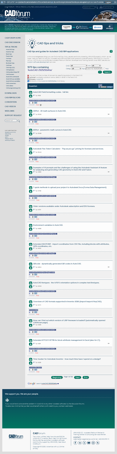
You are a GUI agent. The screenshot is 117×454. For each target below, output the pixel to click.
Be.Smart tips (10, 63)
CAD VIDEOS (10, 106)
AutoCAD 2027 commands (13, 30)
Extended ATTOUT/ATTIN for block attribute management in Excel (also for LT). (66, 340)
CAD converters (11, 83)
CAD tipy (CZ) (10, 67)
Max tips (8, 61)
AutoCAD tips (35, 25)
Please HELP (9, 138)
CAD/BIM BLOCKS (12, 97)
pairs (6, 137)
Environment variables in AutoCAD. (48, 225)
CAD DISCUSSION (12, 42)
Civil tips (8, 58)
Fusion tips (11, 26)
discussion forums (78, 404)
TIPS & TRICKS (11, 47)
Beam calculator (28, 26)
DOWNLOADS (11, 93)
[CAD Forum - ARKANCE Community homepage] (17, 18)
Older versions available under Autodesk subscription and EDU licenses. (64, 206)
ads (52, 2)
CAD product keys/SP (12, 72)
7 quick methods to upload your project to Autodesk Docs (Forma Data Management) (69, 187)
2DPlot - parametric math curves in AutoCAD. (52, 130)
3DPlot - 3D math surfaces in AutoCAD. (49, 111)
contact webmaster (66, 406)
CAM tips (9, 65)
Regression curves (28, 28)
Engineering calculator (41, 26)
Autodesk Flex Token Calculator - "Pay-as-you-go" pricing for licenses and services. (68, 149)
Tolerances (52, 26)
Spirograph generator (12, 28)
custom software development (38, 62)
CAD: (67, 66)
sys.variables (29, 30)
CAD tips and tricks (50, 43)
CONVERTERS (11, 102)
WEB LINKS (9, 111)
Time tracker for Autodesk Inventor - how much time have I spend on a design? (67, 359)
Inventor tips (43, 25)
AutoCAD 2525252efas (49, 81)
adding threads (10, 140)
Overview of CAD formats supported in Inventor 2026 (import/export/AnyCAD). (67, 301)
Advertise (49, 447)
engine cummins (10, 132)
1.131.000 (10, 25)
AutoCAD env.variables (13, 81)
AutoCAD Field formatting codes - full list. (51, 92)
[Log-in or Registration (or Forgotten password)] (100, 8)
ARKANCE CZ (78, 433)
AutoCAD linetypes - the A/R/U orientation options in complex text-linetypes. (66, 283)
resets (7, 135)
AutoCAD (39, 79)
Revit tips (51, 25)
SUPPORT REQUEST (13, 115)
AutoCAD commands (12, 76)
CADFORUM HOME (13, 38)
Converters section (44, 28)
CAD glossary (10, 70)
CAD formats (10, 74)
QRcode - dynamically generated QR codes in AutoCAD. (57, 264)
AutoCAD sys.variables (13, 79)
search (46, 384)
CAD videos (9, 86)
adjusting (8, 134)
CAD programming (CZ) (13, 88)
